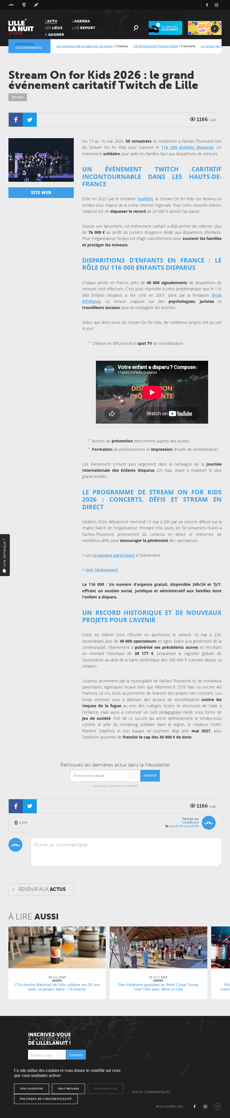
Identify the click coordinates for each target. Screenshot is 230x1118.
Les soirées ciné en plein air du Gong (71, 46)
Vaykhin (145, 198)
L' (51, 21)
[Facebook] (16, 120)
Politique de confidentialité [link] (46, 1099)
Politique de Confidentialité (146, 1092)
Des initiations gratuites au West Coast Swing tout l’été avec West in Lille (158, 987)
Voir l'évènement (102, 569)
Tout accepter (31, 1088)
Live (83, 28)
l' (81, 21)
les (54, 28)
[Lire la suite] (57, 947)
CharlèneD (190, 822)
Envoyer (150, 775)
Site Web (41, 192)
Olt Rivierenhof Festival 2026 (142, 46)
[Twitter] (30, 120)
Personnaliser (106, 1088)
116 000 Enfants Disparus (187, 147)
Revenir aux (42, 889)
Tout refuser (68, 1088)
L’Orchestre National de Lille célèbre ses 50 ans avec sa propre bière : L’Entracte (57, 987)
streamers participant (114, 555)
